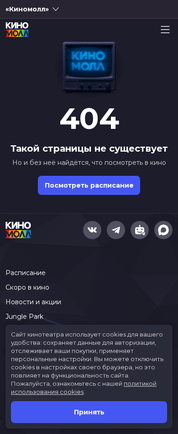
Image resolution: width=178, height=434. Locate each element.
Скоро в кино (27, 287)
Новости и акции (33, 302)
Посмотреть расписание (89, 185)
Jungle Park (24, 316)
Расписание (25, 273)
